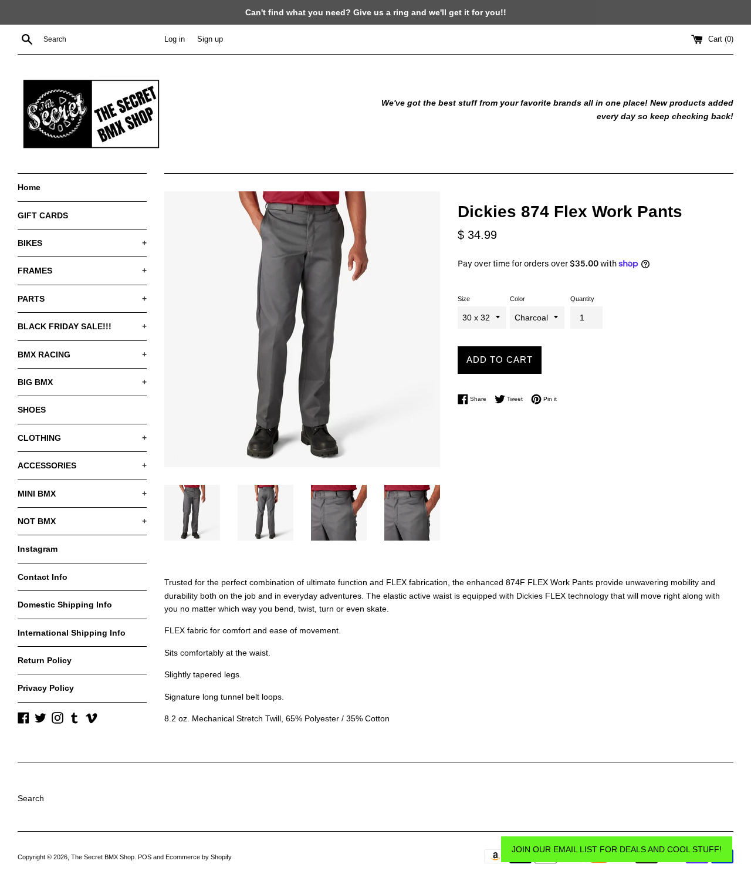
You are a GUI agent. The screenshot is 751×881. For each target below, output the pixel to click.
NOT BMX (82, 521)
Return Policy (45, 660)
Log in (174, 39)
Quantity (582, 298)
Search (31, 798)
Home (29, 187)
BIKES (82, 243)
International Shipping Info (72, 632)
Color (517, 298)
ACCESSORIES (82, 465)
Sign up (210, 39)
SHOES (32, 409)
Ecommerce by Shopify (198, 856)
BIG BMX (82, 382)
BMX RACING (82, 354)
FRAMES (82, 270)
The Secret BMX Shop (102, 856)
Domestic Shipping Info (65, 604)
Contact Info (42, 577)
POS (144, 856)
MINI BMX (82, 493)
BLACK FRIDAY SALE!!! (82, 326)
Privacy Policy (46, 688)
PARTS (82, 298)
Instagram (37, 548)
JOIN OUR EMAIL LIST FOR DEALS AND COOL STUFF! (617, 849)
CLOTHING (82, 438)
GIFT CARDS (43, 215)
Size (464, 298)
